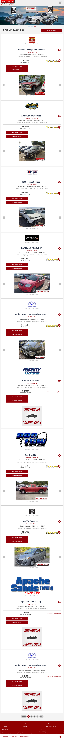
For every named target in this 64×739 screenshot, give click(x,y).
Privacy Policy (47, 724)
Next (41, 716)
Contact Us (26, 726)
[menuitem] (24, 716)
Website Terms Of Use (50, 726)
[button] (7, 85)
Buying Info (5, 729)
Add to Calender (17, 66)
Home (3, 724)
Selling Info (5, 726)
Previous (24, 716)
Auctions (25, 724)
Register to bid (17, 70)
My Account (52, 30)
